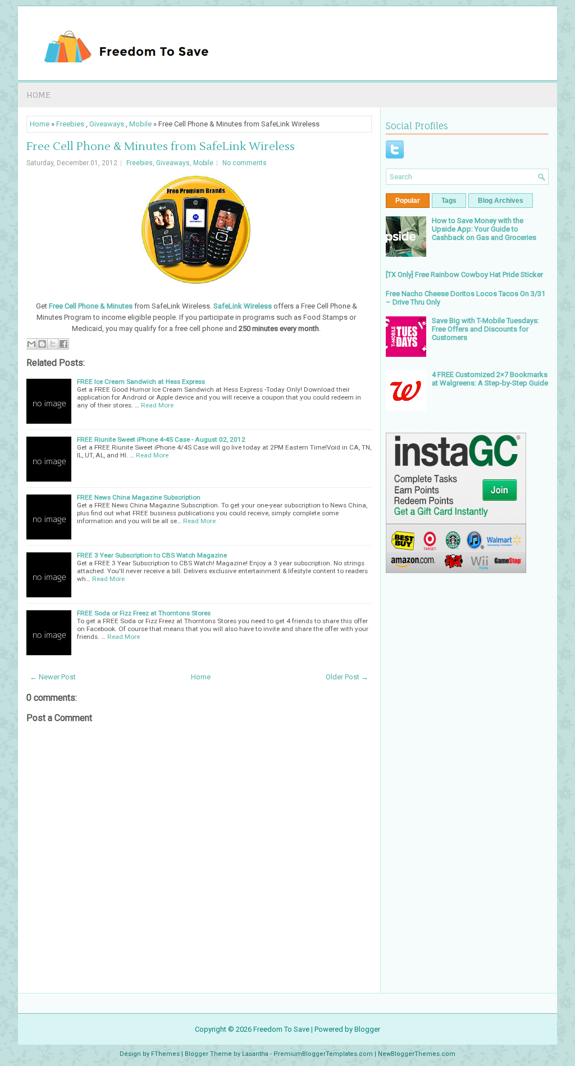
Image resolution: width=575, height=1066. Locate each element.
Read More (157, 405)
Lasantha (255, 1054)
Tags (449, 201)
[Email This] (31, 344)
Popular (407, 201)
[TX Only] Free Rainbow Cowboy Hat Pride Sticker (464, 274)
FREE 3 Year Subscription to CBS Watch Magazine (152, 555)
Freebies (70, 124)
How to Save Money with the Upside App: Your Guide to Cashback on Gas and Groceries (484, 229)
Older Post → (347, 677)
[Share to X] (52, 344)
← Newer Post (53, 677)
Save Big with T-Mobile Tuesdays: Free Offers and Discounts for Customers (485, 329)
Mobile (140, 124)
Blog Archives (500, 201)
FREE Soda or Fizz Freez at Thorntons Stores (144, 613)
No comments (244, 163)
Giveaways (106, 124)
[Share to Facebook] (63, 344)
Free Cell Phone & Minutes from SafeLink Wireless (160, 146)
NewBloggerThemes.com (416, 1054)
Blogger (367, 1029)
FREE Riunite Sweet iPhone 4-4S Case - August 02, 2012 (161, 439)
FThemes (165, 1054)
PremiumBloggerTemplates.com (323, 1054)
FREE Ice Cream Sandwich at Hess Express (141, 381)
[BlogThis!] (42, 344)
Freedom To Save (281, 1029)
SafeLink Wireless (242, 306)
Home (38, 94)
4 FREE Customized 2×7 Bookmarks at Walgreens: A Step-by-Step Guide (490, 378)
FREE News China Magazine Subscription (138, 497)
